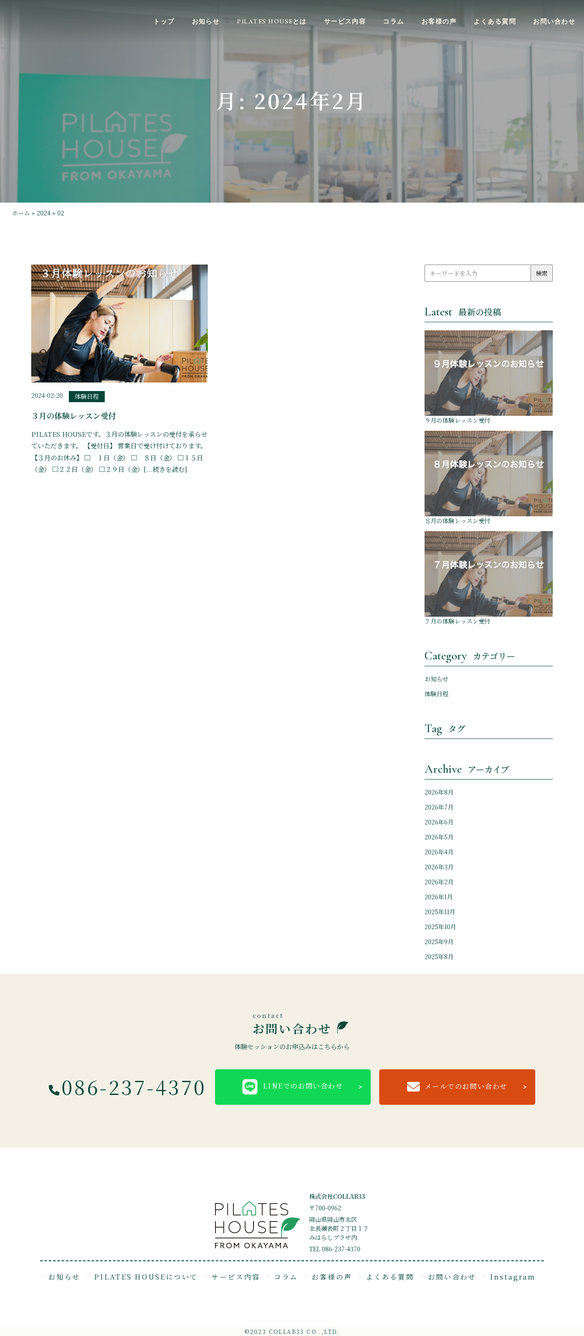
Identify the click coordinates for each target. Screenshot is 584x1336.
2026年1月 (439, 896)
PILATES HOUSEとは (272, 21)
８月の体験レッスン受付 (457, 520)
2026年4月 (439, 852)
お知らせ (206, 21)
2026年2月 (439, 881)
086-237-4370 (134, 1087)
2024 (43, 213)
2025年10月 (440, 926)
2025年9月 (439, 941)
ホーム (21, 213)
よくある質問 (495, 21)
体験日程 (436, 693)
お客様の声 (439, 21)
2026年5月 (439, 837)
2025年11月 (440, 911)
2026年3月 (439, 866)
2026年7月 (439, 807)
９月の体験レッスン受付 (457, 420)
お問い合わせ (554, 21)
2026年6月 (439, 822)
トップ (163, 21)
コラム (393, 21)
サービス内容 (345, 21)
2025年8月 (439, 956)
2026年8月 (439, 792)
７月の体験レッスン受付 (457, 621)
